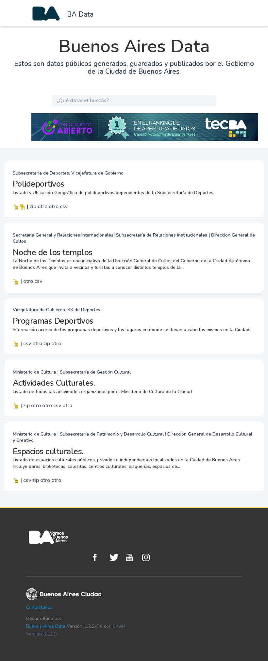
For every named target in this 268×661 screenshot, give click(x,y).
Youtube (132, 557)
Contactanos (39, 607)
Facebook (99, 557)
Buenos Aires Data (45, 626)
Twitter (116, 557)
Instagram (148, 557)
